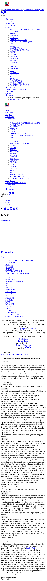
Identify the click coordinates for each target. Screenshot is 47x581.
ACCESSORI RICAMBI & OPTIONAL (25, 29)
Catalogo (8, 27)
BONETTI (14, 33)
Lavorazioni (9, 23)
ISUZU (13, 52)
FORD (12, 46)
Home (7, 111)
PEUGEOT (14, 66)
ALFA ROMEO (16, 31)
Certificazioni (10, 25)
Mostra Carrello (15, 100)
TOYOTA (14, 79)
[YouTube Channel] (5, 13)
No (6, 389)
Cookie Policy (23, 339)
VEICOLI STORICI (17, 83)
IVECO (13, 54)
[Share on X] (8, 209)
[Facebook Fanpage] (2, 13)
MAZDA (13, 56)
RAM (12, 71)
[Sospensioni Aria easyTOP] (22, 10)
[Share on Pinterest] (14, 209)
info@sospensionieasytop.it (26, 329)
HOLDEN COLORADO (19, 50)
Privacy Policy (23, 341)
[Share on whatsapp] (17, 209)
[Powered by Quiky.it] (23, 350)
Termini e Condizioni (23, 345)
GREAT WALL (16, 48)
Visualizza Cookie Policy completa (15, 354)
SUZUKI (13, 75)
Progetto (8, 21)
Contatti (8, 93)
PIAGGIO (14, 69)
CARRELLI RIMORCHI (19, 85)
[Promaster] (23, 234)
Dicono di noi (10, 91)
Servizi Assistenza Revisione (15, 89)
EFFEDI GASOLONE (18, 40)
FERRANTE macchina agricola (21, 42)
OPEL (12, 64)
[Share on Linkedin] (11, 209)
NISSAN (13, 62)
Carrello (10, 96)
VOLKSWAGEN (16, 81)
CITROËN (14, 36)
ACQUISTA (10, 87)
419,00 (7, 257)
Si (2, 389)
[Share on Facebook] (5, 209)
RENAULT (14, 73)
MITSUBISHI (15, 60)
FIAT (12, 44)
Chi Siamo (9, 19)
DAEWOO (14, 38)
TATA (12, 77)
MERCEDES (15, 58)
